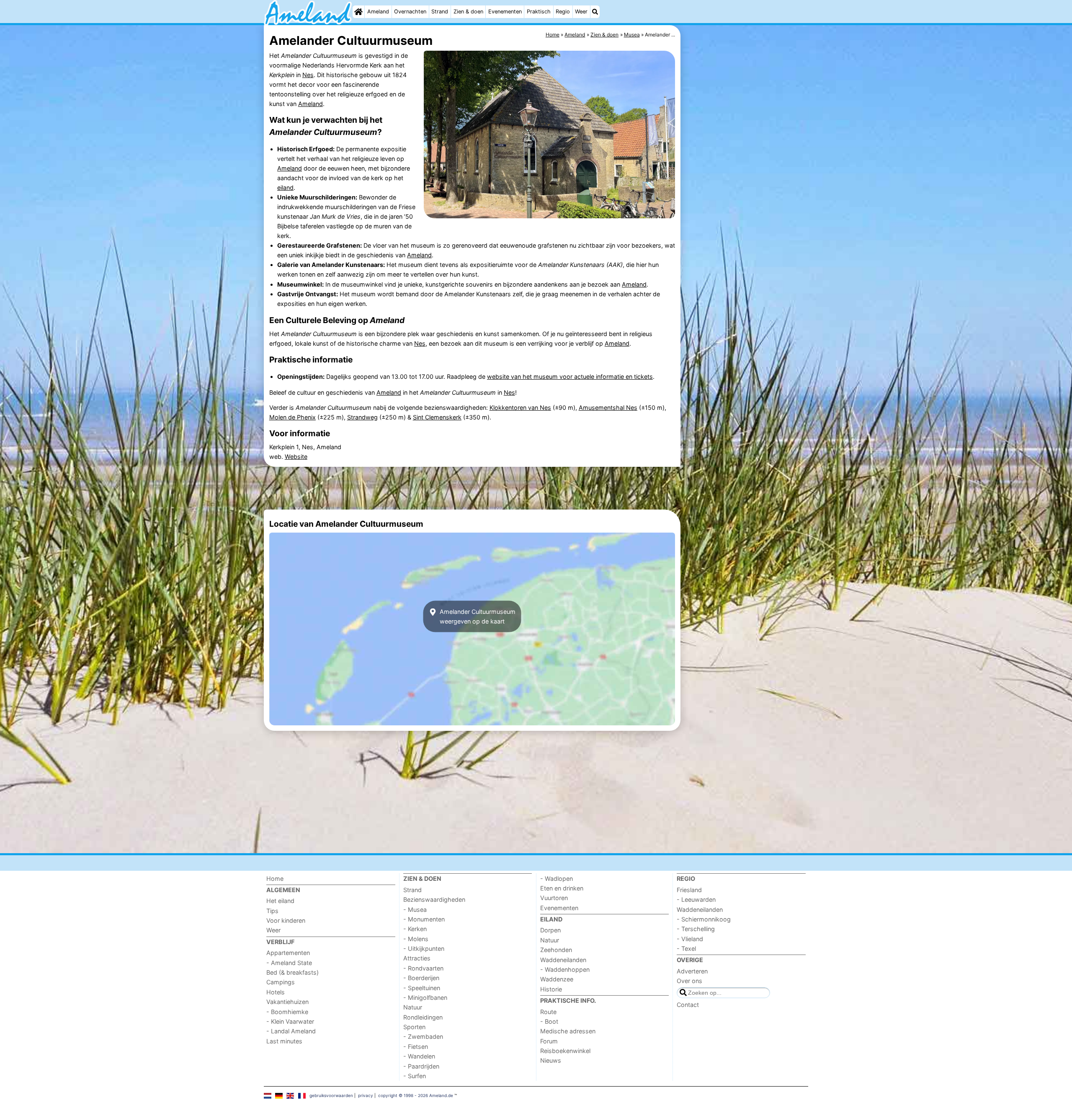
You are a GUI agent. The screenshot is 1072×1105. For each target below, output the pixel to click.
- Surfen (414, 1075)
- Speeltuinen (421, 987)
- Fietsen (415, 1046)
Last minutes (284, 1041)
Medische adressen (567, 1031)
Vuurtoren (554, 897)
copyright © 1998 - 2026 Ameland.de (415, 1095)
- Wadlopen (556, 878)
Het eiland (280, 900)
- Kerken (415, 928)
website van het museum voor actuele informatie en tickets (570, 376)
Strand (439, 11)
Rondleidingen (423, 1017)
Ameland (378, 11)
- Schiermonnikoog (704, 919)
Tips (272, 910)
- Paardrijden (421, 1066)
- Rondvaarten (423, 968)
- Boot (549, 1021)
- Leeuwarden (696, 899)
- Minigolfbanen (425, 997)
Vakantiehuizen (287, 1001)
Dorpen (550, 930)
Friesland (689, 889)
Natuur (412, 1007)
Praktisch (539, 11)
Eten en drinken (561, 888)
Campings (280, 982)
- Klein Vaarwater (290, 1021)
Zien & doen (468, 11)
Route (548, 1011)
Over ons (689, 980)
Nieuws (550, 1060)
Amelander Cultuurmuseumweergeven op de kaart (476, 616)
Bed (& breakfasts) (292, 972)
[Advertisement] (745, 218)
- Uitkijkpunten (423, 948)
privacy (365, 1095)
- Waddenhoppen (565, 969)
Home (274, 878)
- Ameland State (289, 962)
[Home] (358, 11)
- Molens (415, 938)
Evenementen (505, 11)
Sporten (414, 1026)
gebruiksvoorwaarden (331, 1095)
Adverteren (692, 971)
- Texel (686, 948)
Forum (549, 1041)
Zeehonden (556, 949)
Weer (581, 11)
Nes (308, 74)
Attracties (416, 958)
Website (296, 456)
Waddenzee (556, 979)
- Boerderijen (421, 977)
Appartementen (288, 952)
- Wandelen (419, 1056)
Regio (563, 11)
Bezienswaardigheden (434, 899)
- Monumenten (424, 919)
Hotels (275, 992)
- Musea (415, 909)
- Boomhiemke (287, 1011)
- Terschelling (696, 928)
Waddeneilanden (563, 959)
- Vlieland (690, 938)
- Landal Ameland (291, 1031)
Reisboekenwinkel (565, 1050)
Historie (551, 989)
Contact (688, 1004)
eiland (285, 187)
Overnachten (410, 11)
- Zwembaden (423, 1036)
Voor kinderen (285, 920)
